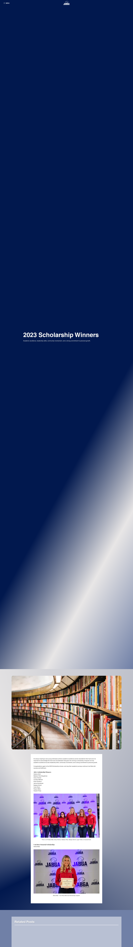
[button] (6, 3)
